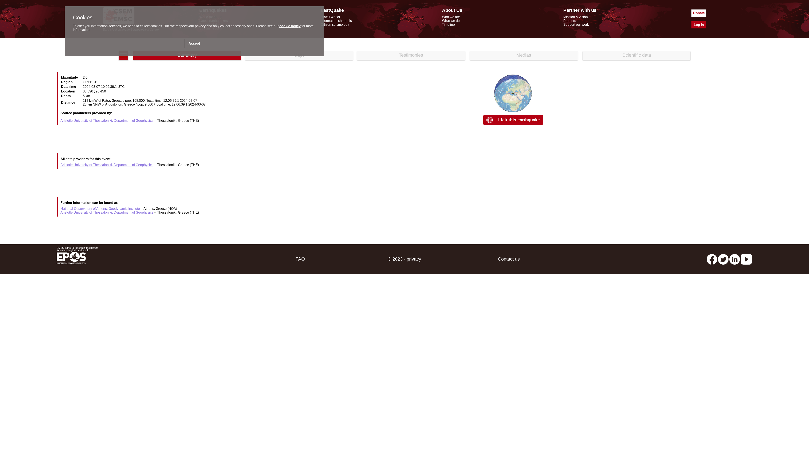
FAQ (300, 259)
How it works (330, 17)
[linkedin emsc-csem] (734, 259)
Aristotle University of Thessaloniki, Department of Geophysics (106, 120)
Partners (569, 21)
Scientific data (636, 55)
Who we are (451, 17)
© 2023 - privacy (404, 259)
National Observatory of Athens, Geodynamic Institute (100, 208)
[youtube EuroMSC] (746, 259)
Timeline (448, 24)
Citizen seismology (335, 24)
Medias (523, 55)
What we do (451, 21)
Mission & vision (575, 17)
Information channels (336, 21)
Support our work (576, 24)
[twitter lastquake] (723, 259)
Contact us (509, 259)
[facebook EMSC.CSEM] (712, 259)
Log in (699, 25)
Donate (699, 13)
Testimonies (411, 55)
